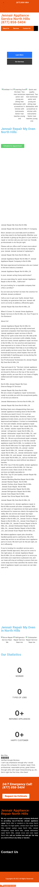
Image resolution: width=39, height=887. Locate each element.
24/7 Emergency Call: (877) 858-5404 (17, 785)
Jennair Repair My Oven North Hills (18, 130)
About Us (6, 28)
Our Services (19, 61)
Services (16, 28)
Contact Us (26, 28)
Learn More (19, 55)
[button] (3, 765)
